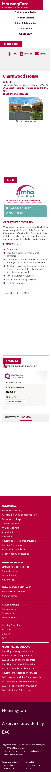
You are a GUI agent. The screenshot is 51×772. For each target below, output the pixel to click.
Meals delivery (9, 575)
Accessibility (30, 762)
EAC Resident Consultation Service (20, 681)
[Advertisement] (25, 149)
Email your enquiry (19, 208)
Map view (26, 417)
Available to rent (10, 528)
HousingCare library (12, 625)
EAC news (7, 629)
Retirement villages (12, 519)
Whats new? (25, 34)
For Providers (25, 28)
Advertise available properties (17, 655)
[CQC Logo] (14, 378)
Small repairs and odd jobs (15, 567)
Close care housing (11, 523)
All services (8, 580)
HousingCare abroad (12, 545)
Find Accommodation (25, 12)
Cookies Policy (8, 768)
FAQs (4, 638)
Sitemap (29, 768)
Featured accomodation (14, 549)
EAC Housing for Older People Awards (21, 677)
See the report (14, 401)
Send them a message (16, 94)
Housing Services (25, 17)
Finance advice (9, 617)
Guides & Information (25, 23)
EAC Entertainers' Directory (16, 690)
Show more (41, 239)
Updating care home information (18, 664)
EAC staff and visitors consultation (19, 685)
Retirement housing (12, 510)
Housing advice (10, 609)
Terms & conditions (10, 762)
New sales (7, 536)
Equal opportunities (33, 765)
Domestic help (9, 571)
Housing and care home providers (19, 541)
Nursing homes (9, 596)
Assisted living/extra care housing (19, 515)
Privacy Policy (7, 765)
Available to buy (10, 532)
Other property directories (15, 554)
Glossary (6, 634)
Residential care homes (14, 591)
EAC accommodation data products (20, 668)
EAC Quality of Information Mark (18, 660)
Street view (11, 417)
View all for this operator (24, 200)
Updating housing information (17, 651)
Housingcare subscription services (19, 673)
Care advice (8, 613)
